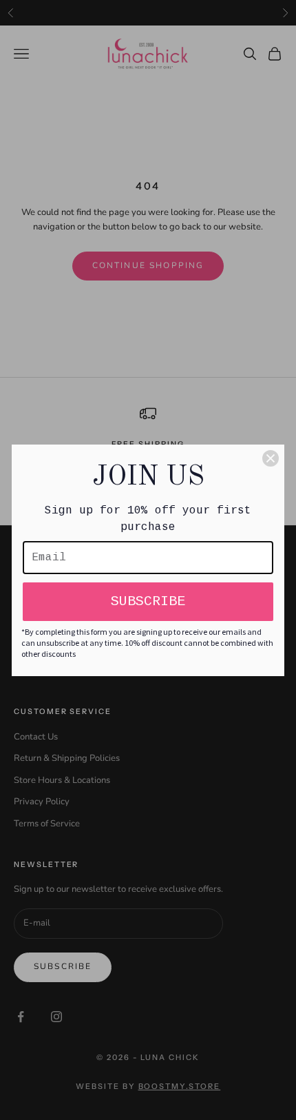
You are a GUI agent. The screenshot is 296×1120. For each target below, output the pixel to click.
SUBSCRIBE (148, 601)
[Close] (270, 458)
